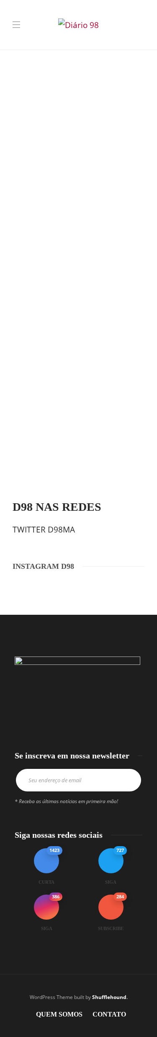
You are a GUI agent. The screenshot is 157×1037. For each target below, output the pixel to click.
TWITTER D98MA (44, 529)
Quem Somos (59, 1014)
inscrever (129, 780)
